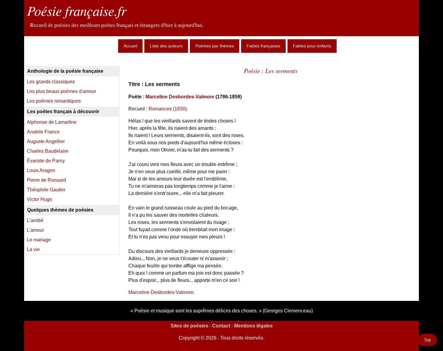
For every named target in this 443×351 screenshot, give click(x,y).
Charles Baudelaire (47, 151)
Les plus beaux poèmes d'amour (61, 91)
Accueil (130, 45)
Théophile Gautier (46, 189)
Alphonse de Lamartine (52, 122)
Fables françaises (263, 45)
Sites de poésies (189, 325)
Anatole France (43, 131)
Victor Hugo (39, 199)
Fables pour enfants (312, 45)
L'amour (35, 230)
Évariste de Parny (46, 160)
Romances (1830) (168, 108)
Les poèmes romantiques (54, 101)
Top (427, 339)
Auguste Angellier (46, 141)
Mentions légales (253, 325)
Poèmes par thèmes (214, 45)
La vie (33, 249)
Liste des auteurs (166, 45)
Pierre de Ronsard (46, 180)
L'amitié (35, 220)
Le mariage (39, 239)
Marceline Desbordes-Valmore (180, 96)
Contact (221, 325)
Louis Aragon (41, 170)
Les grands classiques (51, 81)
